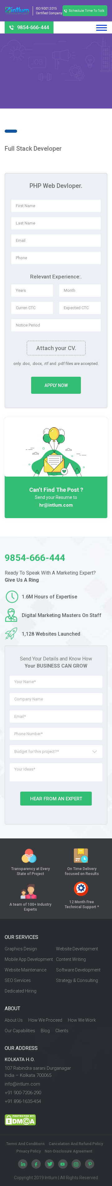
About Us (14, 1020)
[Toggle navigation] (101, 27)
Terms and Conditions (25, 1144)
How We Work (82, 1020)
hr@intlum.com (56, 505)
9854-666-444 (33, 27)
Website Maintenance (25, 969)
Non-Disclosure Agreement (68, 1151)
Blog (45, 1030)
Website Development (77, 948)
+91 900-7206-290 (23, 1092)
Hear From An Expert (56, 799)
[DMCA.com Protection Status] (56, 1120)
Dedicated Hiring (20, 990)
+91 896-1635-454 (23, 1101)
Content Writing (71, 959)
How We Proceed (45, 1020)
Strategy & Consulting (77, 980)
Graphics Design (21, 948)
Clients (61, 1030)
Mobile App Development (29, 959)
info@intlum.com (22, 1084)
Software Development (78, 969)
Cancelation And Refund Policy (76, 1144)
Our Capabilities (20, 1030)
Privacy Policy (28, 1151)
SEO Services (18, 980)
